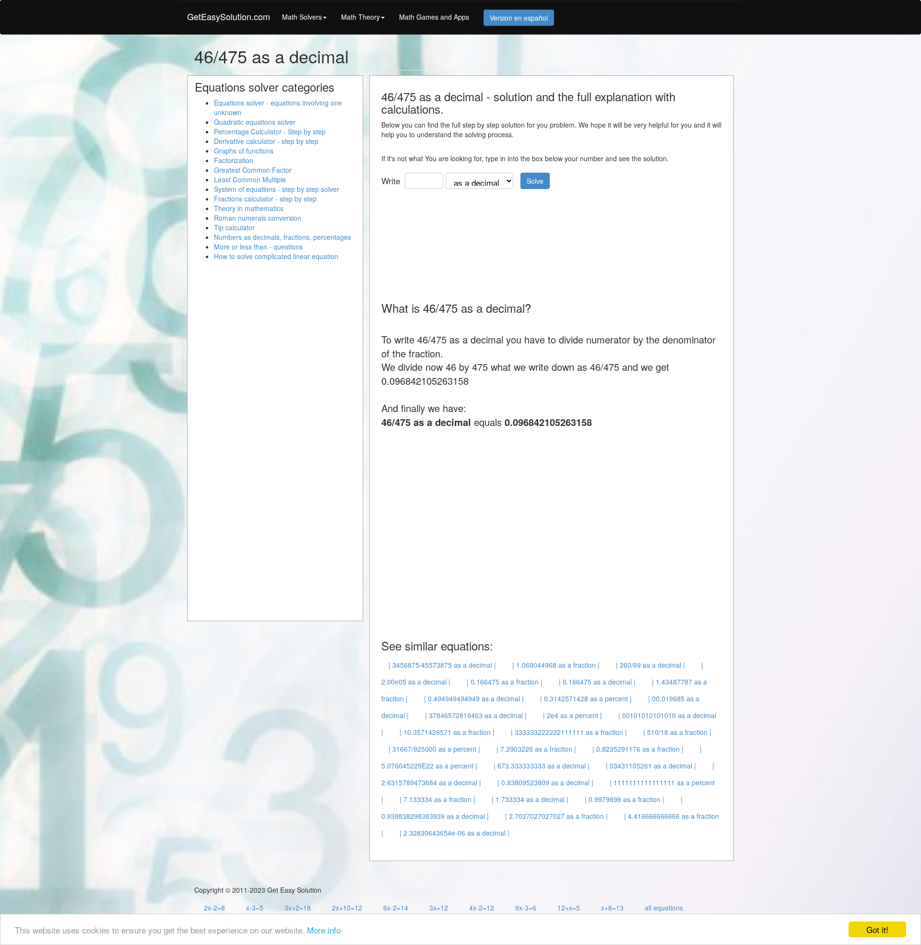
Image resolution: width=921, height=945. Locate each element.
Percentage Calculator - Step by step (270, 131)
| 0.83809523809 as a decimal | (545, 782)
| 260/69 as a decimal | (650, 665)
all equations (664, 907)
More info (324, 930)
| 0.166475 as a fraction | (505, 681)
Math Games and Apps (434, 17)
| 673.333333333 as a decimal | (542, 765)
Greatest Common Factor (253, 170)
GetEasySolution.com (228, 16)
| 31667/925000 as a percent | (434, 749)
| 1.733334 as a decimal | (530, 799)
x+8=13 (612, 907)
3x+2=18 (297, 907)
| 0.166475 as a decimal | (597, 681)
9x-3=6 (525, 907)
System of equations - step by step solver (276, 189)
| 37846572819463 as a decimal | (476, 715)
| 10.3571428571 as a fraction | (447, 732)
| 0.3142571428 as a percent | (586, 698)
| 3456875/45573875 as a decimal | (442, 665)
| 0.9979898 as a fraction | (624, 799)
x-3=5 (254, 907)
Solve (535, 181)
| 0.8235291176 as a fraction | (638, 749)
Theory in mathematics (248, 208)
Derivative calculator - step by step (266, 141)
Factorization (233, 160)
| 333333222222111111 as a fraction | (569, 732)
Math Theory (360, 17)
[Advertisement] (556, 241)
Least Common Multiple (250, 179)
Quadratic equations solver (254, 122)
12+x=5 (568, 907)
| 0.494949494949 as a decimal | (474, 698)
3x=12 (438, 907)
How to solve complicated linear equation (276, 256)
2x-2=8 (214, 907)
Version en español (519, 18)
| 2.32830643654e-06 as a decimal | (454, 833)
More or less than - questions (258, 246)
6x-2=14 (395, 907)
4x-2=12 (481, 907)
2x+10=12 (347, 907)
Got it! (877, 929)
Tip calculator (234, 227)
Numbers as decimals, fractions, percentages (282, 237)
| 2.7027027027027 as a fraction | (556, 816)
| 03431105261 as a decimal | (651, 765)
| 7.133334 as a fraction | (437, 799)
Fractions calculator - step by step (265, 198)
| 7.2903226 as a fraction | (536, 749)
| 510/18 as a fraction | (677, 732)
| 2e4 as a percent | (572, 715)
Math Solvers (302, 17)
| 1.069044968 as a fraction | (556, 665)
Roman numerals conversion (257, 218)
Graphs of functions (243, 150)
